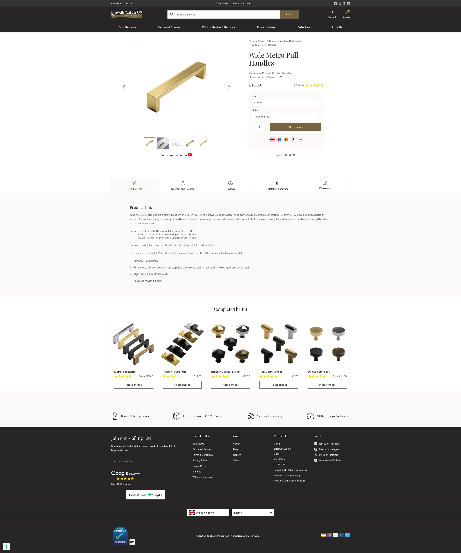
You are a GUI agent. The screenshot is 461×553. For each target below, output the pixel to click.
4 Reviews (299, 85)
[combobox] (208, 512)
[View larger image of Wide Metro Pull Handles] (176, 87)
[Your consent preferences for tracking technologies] (6, 546)
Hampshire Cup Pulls (174, 371)
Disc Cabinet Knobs (319, 371)
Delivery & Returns (202, 449)
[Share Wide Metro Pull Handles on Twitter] (290, 155)
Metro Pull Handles (203, 245)
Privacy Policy (200, 460)
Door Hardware (127, 27)
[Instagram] (340, 3)
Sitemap (197, 471)
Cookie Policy (199, 466)
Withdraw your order (203, 477)
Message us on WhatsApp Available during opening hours (289, 478)
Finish (255, 110)
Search (289, 14)
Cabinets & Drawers (169, 27)
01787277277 (129, 3)
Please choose (134, 384)
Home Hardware (266, 27)
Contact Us (198, 443)
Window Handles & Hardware (218, 27)
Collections (303, 27)
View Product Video (174, 155)
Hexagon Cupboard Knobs (226, 371)
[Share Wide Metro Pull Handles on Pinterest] (294, 155)
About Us (337, 27)
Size (254, 96)
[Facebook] (335, 3)
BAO (257, 535)
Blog (235, 449)
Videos (236, 460)
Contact (237, 443)
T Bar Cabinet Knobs (270, 371)
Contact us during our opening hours (234, 3)
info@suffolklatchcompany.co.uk (290, 470)
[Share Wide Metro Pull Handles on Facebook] (286, 155)
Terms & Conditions (203, 454)
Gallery (237, 454)
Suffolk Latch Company (215, 535)
